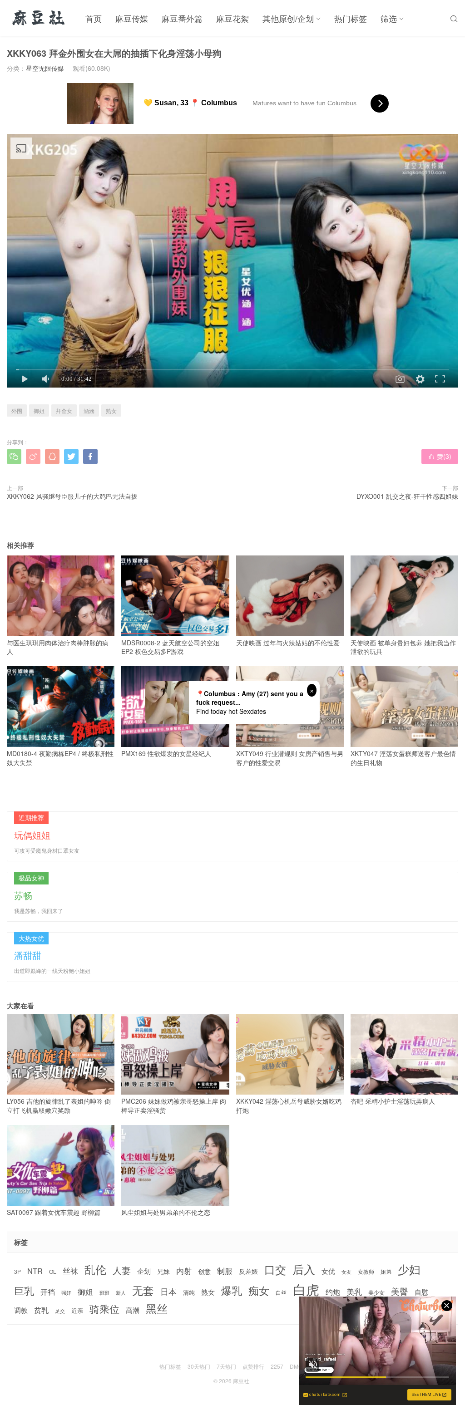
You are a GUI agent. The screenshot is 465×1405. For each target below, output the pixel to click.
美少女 (376, 1293)
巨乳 (24, 1290)
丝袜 (70, 1270)
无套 (143, 1290)
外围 (16, 410)
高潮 (132, 1310)
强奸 (66, 1292)
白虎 (306, 1289)
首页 (93, 18)
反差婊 (248, 1271)
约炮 (333, 1292)
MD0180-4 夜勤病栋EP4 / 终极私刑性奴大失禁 (60, 758)
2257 (277, 1366)
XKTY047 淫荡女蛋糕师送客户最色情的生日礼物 (403, 758)
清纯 (189, 1292)
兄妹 (163, 1271)
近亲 (77, 1311)
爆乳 (231, 1290)
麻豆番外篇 (182, 18)
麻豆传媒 (131, 18)
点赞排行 (253, 1366)
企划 (144, 1271)
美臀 (399, 1291)
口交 (275, 1269)
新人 (121, 1293)
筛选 (389, 18)
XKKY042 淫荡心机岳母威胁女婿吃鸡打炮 (288, 1105)
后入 (303, 1269)
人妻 (122, 1270)
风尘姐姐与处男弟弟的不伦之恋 (165, 1212)
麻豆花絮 (232, 18)
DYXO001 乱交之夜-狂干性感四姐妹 (407, 496)
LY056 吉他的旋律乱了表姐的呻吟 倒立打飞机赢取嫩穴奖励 (59, 1105)
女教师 (366, 1271)
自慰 (421, 1292)
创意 (204, 1271)
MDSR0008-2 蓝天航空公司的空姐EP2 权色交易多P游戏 (170, 647)
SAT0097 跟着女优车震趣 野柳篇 (53, 1212)
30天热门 (199, 1366)
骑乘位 (104, 1309)
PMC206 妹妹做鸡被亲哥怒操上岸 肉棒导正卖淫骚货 (173, 1105)
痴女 (258, 1290)
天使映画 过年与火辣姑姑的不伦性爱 (288, 642)
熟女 (111, 410)
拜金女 (64, 410)
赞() (439, 456)
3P (17, 1271)
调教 (21, 1310)
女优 (328, 1271)
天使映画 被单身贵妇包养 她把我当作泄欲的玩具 (403, 647)
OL (52, 1271)
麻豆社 (241, 1381)
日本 (168, 1291)
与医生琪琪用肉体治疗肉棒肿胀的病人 (58, 647)
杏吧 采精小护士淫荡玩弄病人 (393, 1100)
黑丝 (157, 1308)
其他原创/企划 (288, 18)
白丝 (281, 1292)
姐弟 (386, 1271)
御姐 (39, 410)
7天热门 (226, 1366)
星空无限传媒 (45, 68)
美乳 (354, 1292)
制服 (224, 1270)
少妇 (409, 1269)
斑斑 (104, 1292)
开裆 (47, 1292)
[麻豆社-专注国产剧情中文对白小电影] (39, 18)
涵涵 (89, 410)
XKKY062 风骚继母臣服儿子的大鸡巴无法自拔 (72, 496)
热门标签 (350, 18)
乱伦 (95, 1269)
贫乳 (41, 1310)
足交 (60, 1310)
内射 (184, 1270)
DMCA (298, 1366)
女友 (346, 1271)
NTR (35, 1271)
